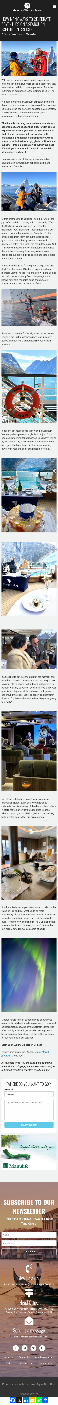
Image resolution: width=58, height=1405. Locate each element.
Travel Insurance (26, 1363)
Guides (9, 1363)
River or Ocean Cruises (13, 34)
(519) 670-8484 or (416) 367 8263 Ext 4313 (31, 1284)
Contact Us (24, 1357)
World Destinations (44, 1357)
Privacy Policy (46, 1363)
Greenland (32, 34)
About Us (8, 1357)
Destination (9, 1089)
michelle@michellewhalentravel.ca (30, 1336)
